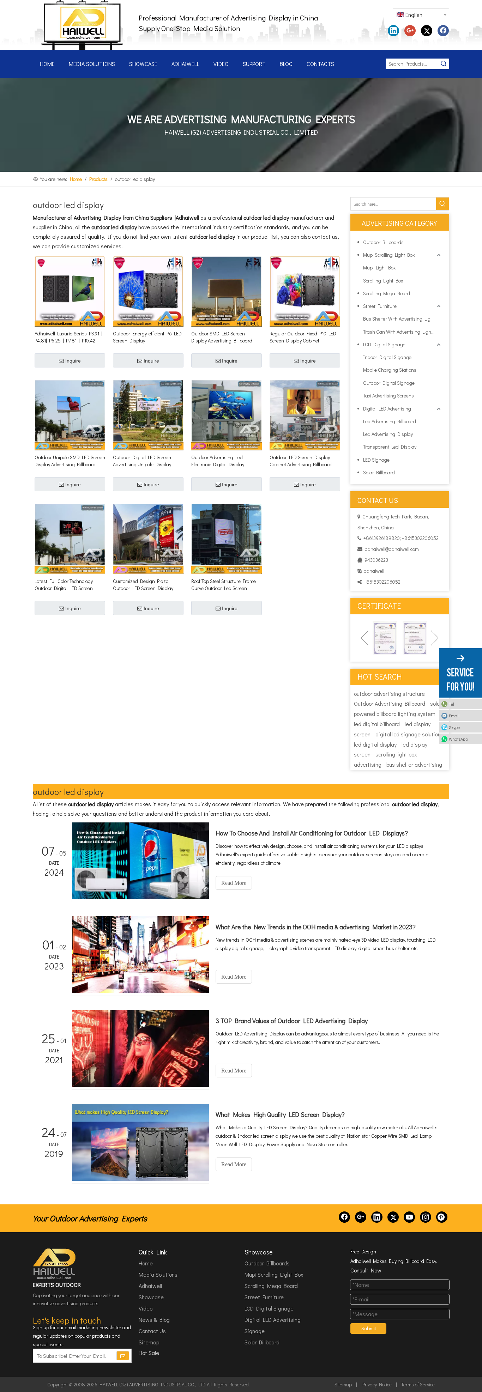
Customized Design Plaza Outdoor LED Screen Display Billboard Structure (143, 585)
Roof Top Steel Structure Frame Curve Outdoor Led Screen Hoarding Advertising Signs (223, 585)
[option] (376, 638)
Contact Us (152, 1331)
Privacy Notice (377, 1384)
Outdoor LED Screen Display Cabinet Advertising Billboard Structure (301, 461)
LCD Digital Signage (384, 344)
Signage (255, 1331)
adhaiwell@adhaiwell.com (392, 549)
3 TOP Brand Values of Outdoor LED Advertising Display (292, 1020)
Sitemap (149, 1342)
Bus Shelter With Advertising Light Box (402, 318)
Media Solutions (158, 1274)
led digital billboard (377, 724)
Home (146, 1263)
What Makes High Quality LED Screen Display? (280, 1114)
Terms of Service (418, 1384)
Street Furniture (380, 306)
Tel (451, 704)
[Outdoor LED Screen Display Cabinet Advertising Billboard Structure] (305, 414)
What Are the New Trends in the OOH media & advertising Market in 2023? (316, 927)
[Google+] (410, 30)
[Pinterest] (441, 1217)
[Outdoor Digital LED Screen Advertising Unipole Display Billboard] (148, 414)
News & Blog (154, 1319)
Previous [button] (364, 638)
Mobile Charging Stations (389, 369)
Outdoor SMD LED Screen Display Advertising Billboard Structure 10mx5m (221, 337)
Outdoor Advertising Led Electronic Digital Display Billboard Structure (217, 461)
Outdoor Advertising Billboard (389, 703)
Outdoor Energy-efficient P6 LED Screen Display (147, 337)
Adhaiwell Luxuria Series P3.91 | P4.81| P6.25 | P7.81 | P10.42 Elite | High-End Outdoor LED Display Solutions (68, 337)
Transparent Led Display (389, 446)
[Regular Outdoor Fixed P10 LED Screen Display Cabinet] (305, 290)
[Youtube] (409, 1217)
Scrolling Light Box (383, 280)
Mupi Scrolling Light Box (389, 254)
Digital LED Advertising (387, 408)
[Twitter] (426, 30)
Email (454, 715)
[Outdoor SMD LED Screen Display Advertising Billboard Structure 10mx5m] (226, 290)
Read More (233, 883)
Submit (368, 1328)
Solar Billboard (379, 472)
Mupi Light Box (379, 267)
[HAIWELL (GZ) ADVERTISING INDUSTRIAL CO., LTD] (55, 1264)
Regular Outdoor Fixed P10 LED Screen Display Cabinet (303, 337)
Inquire (73, 361)
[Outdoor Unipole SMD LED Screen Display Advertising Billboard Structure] (70, 414)
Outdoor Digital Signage (389, 382)
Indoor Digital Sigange (387, 357)
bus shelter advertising (414, 764)
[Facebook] (443, 30)
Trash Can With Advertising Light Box (402, 331)
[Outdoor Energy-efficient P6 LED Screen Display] (148, 290)
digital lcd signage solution (408, 734)
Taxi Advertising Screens (388, 395)
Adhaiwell (150, 1285)
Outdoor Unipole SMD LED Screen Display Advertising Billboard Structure (70, 461)
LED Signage (376, 459)
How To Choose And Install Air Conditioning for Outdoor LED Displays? (312, 833)
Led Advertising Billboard (389, 421)
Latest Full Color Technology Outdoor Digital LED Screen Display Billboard (64, 585)
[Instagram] (425, 1217)
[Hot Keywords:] (444, 64)
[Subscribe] (122, 1355)
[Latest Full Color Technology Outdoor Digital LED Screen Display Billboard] (70, 538)
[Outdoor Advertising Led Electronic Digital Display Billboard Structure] (226, 414)
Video (145, 1308)
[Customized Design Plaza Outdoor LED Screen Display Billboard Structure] (148, 538)
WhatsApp (458, 739)
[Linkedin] (393, 30)
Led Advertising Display (388, 434)
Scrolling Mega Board (386, 293)
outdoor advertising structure (389, 693)
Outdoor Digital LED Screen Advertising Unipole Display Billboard (142, 461)
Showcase (151, 1297)
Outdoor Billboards (383, 242)
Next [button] (435, 638)
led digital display (375, 744)
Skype (454, 727)
